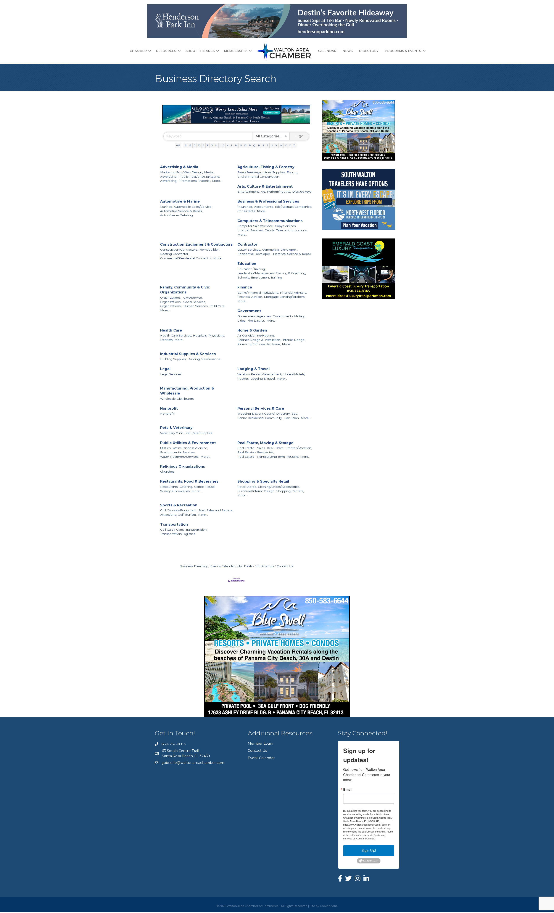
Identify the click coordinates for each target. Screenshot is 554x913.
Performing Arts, (279, 191)
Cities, (241, 320)
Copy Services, (285, 226)
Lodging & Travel (253, 369)
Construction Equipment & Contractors (196, 244)
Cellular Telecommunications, (286, 230)
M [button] (236, 145)
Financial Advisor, (250, 296)
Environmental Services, (177, 452)
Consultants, (246, 211)
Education (246, 264)
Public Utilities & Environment (188, 443)
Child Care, (217, 306)
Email (347, 789)
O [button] (245, 145)
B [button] (190, 145)
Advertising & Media (179, 167)
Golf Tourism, (187, 514)
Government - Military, (289, 316)
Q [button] (254, 145)
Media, (209, 172)
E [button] (203, 145)
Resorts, (243, 378)
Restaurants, (169, 486)
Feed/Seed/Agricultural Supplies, (261, 172)
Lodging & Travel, (263, 378)
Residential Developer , (254, 254)
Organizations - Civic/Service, (181, 297)
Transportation (174, 524)
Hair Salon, (292, 418)
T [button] (267, 145)
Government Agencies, (254, 316)
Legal (165, 369)
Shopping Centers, (290, 491)
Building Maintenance (204, 359)
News (348, 51)
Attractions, (168, 514)
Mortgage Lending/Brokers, (284, 296)
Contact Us (285, 566)
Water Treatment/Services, (179, 456)
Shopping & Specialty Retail (263, 481)
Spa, (295, 413)
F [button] (207, 145)
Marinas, (166, 206)
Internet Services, (250, 230)
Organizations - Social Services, (183, 302)
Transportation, (196, 529)
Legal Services (170, 374)
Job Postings (264, 566)
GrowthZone (329, 906)
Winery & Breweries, (175, 491)
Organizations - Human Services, (184, 306)
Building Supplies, (173, 359)
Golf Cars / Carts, (172, 529)
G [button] (212, 145)
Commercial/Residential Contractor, (186, 258)
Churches (167, 471)
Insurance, (245, 206)
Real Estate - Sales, (251, 448)
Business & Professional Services (268, 201)
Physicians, (217, 335)
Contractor (247, 244)
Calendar (327, 51)
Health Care (171, 330)
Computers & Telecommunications (270, 221)
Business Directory (194, 566)
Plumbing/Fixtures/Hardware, (259, 344)
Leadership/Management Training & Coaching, (271, 273)
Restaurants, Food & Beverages (189, 481)
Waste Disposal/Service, (190, 448)
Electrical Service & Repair (292, 254)
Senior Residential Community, (259, 418)
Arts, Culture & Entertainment (265, 186)
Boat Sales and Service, (215, 510)
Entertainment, (248, 191)
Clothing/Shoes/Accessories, (279, 486)
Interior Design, (293, 339)
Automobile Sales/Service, (193, 206)
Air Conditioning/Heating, (256, 335)
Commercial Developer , (280, 249)
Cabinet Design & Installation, (259, 339)
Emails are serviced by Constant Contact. (364, 836)
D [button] (199, 145)
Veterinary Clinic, (172, 433)
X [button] (286, 145)
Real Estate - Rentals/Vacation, (289, 448)
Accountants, (264, 206)
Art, (263, 191)
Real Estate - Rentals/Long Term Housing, (268, 456)
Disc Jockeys (301, 191)
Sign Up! (369, 851)
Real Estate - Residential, (255, 452)
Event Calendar (261, 758)
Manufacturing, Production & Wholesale (187, 390)
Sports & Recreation (178, 505)
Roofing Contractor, (174, 254)
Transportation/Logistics (177, 534)
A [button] (186, 145)
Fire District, (256, 320)
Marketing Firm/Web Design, (181, 172)
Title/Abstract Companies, (293, 206)
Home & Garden (252, 330)
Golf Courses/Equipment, (178, 510)
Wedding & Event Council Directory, (263, 413)
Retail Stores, (247, 486)
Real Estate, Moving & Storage (265, 443)
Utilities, (165, 448)
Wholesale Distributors (177, 398)
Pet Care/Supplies (198, 433)
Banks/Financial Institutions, (258, 292)
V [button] (276, 145)
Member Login (260, 743)
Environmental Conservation (258, 176)
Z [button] (294, 145)
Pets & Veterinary (176, 428)
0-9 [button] (178, 145)
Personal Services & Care (260, 408)
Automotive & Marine (180, 201)
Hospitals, (200, 335)
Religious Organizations (182, 466)
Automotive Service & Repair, (181, 211)
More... (217, 180)
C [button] (194, 145)
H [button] (216, 145)
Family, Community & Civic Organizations (185, 289)
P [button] (250, 145)
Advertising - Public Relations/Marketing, (190, 176)
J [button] (223, 145)
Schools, (243, 277)
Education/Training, (251, 269)
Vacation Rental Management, (259, 374)
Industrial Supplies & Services (188, 354)
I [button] (220, 145)
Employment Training (266, 277)
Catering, (186, 486)
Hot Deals (244, 566)
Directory (368, 51)
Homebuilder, (209, 249)
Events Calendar (222, 566)
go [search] (301, 136)
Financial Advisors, (293, 292)
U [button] (272, 145)
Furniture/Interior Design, (256, 491)
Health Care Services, (176, 335)
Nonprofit (169, 408)
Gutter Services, (249, 249)
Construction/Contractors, (179, 249)
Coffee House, (204, 486)
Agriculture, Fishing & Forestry (266, 167)
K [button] (228, 145)
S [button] (263, 145)
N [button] (241, 145)
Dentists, (166, 339)
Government (249, 311)
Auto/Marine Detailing (176, 215)
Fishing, (292, 172)
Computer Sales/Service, (255, 226)
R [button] (259, 145)
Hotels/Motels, (294, 374)
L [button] (231, 145)
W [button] (281, 145)
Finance (244, 287)
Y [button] (290, 145)
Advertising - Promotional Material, (185, 180)
